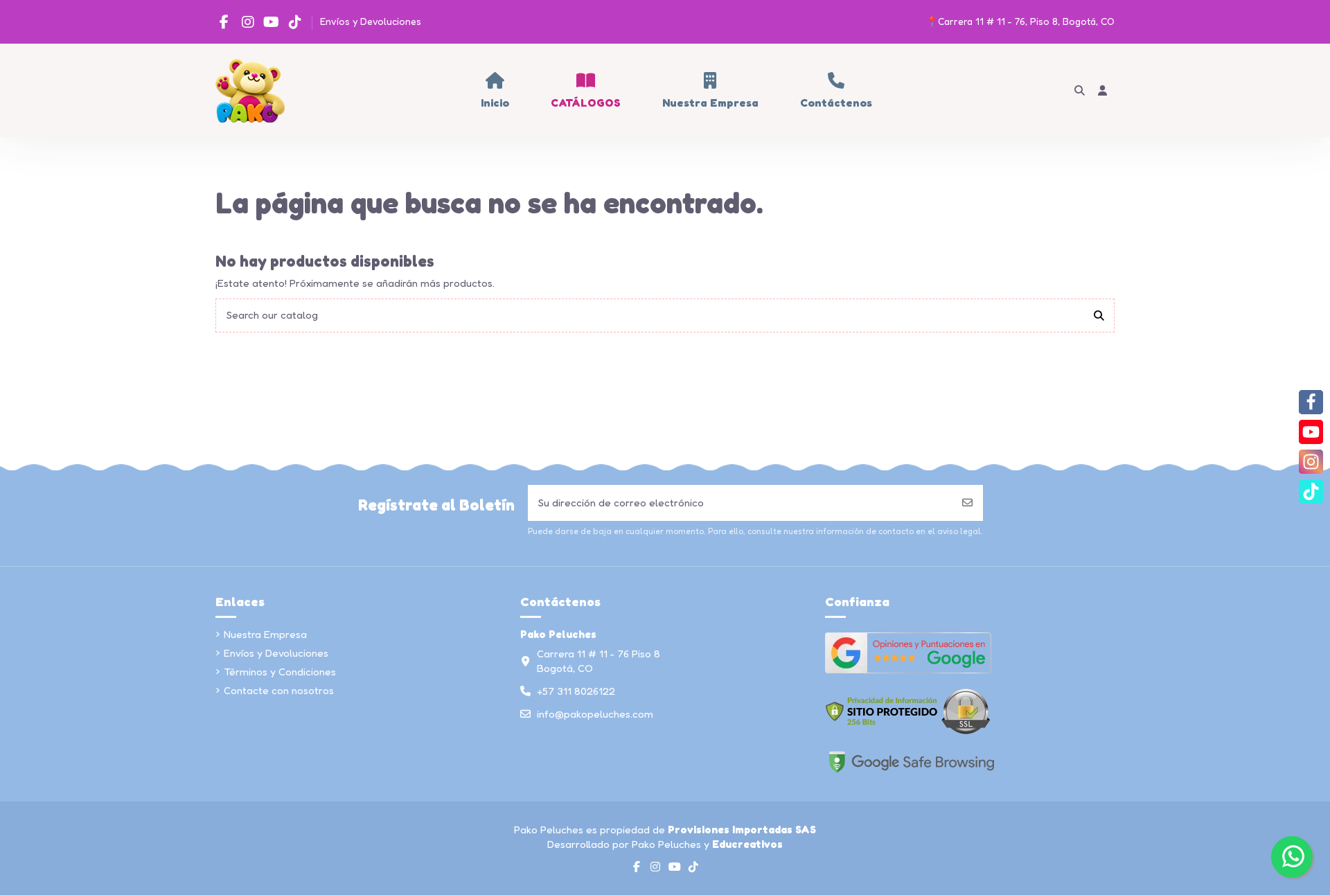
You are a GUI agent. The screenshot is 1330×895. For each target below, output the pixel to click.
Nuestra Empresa (265, 634)
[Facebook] (1311, 402)
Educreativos (747, 844)
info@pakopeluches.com (595, 713)
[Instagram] (1311, 462)
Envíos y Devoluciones (370, 21)
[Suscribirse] (967, 503)
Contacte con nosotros (279, 690)
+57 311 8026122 (576, 691)
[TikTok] (1311, 491)
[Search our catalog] (1099, 316)
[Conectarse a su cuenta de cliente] (1103, 90)
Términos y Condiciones (280, 671)
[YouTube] (1311, 432)
